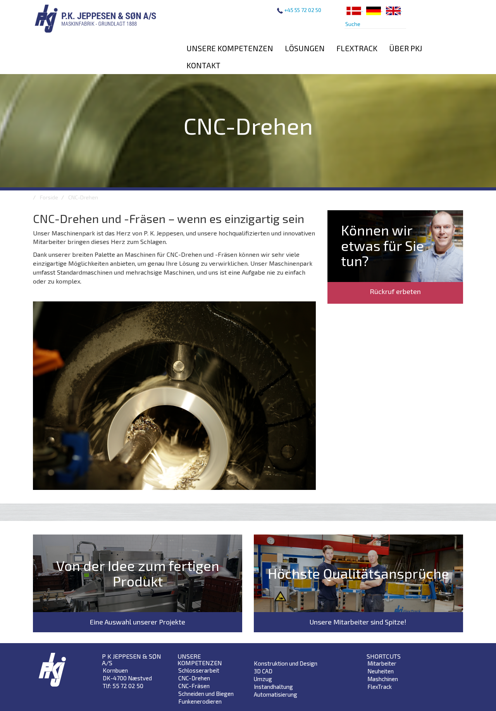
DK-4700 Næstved (127, 678)
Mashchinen (382, 678)
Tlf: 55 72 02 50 (123, 685)
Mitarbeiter (381, 663)
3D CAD (263, 671)
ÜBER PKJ (405, 48)
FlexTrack (379, 686)
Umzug (263, 678)
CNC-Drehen (194, 678)
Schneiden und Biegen (206, 693)
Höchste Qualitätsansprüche (358, 573)
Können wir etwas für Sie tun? (382, 245)
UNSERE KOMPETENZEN (229, 48)
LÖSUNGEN (305, 48)
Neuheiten (380, 671)
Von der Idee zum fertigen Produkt (137, 573)
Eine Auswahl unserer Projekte (137, 622)
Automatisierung (275, 694)
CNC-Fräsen (194, 685)
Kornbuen (115, 670)
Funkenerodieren (200, 701)
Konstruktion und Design (285, 663)
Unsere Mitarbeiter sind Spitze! (359, 622)
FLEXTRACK (356, 48)
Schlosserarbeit (198, 670)
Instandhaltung (273, 686)
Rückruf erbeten (395, 291)
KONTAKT (203, 65)
